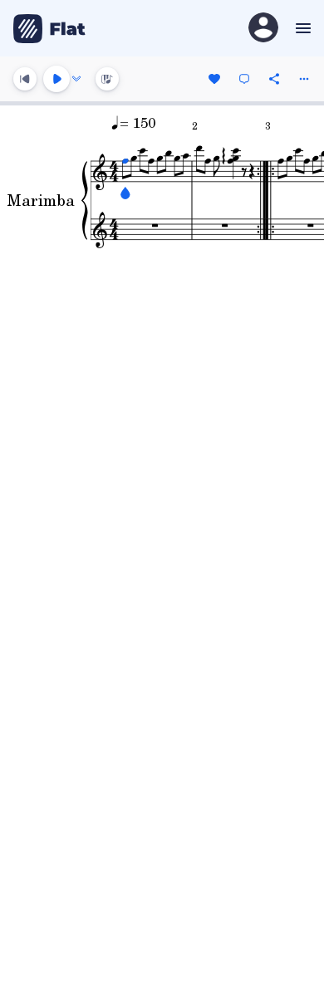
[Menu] (301, 28)
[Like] (214, 79)
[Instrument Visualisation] (107, 78)
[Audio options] (76, 79)
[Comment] (244, 79)
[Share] (274, 79)
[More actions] (304, 79)
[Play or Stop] (56, 79)
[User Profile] (263, 28)
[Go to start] (25, 78)
